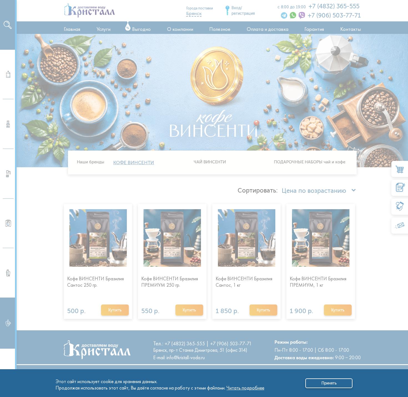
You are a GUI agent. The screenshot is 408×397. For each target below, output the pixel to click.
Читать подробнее (245, 386)
